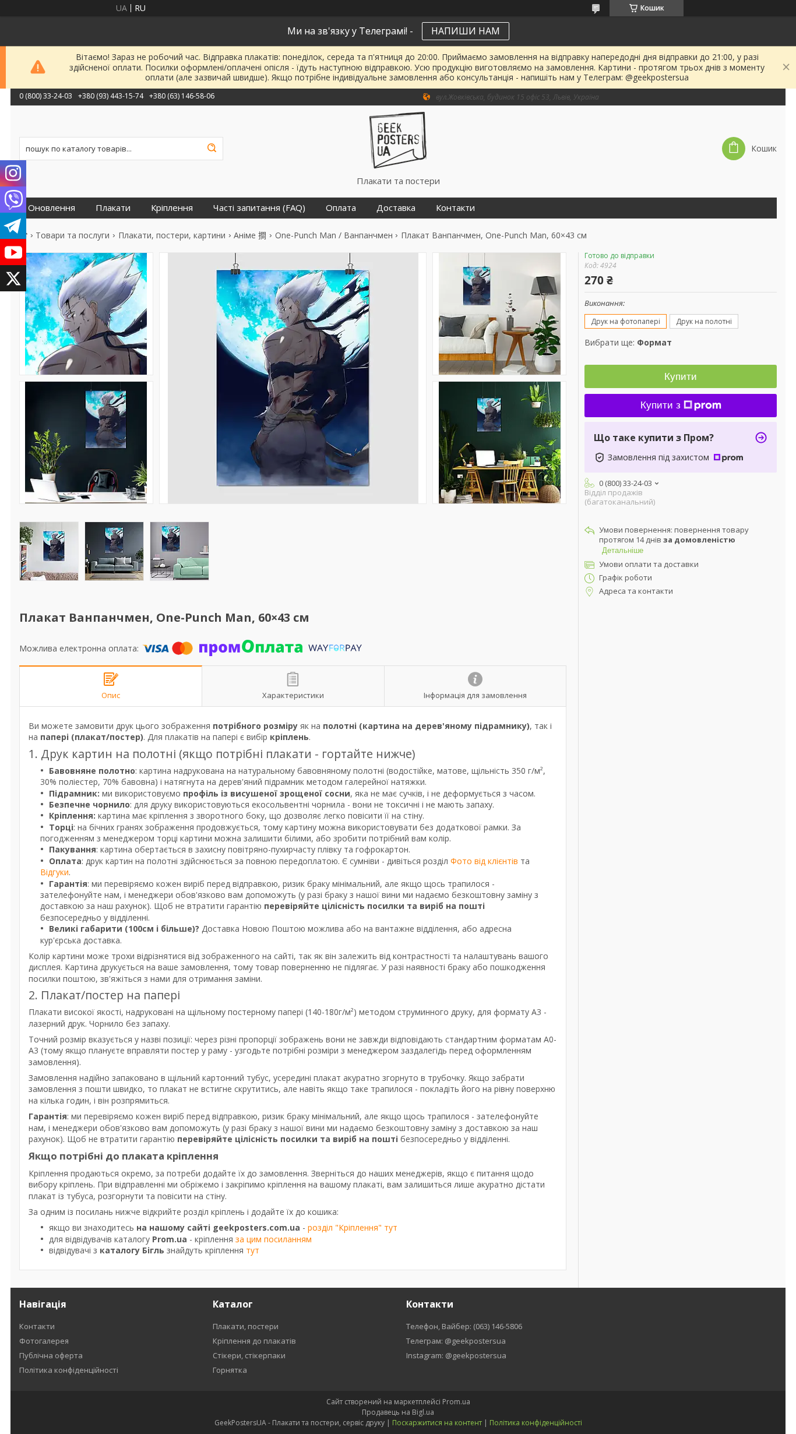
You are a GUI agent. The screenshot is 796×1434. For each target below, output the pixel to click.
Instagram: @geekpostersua (456, 1355)
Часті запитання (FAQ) (259, 207)
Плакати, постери (246, 1326)
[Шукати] (211, 148)
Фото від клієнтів (484, 860)
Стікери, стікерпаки (249, 1355)
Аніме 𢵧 (250, 235)
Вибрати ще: (628, 342)
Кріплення (172, 207)
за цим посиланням (273, 1239)
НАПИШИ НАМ (465, 30)
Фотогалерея (44, 1341)
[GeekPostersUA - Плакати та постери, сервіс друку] (398, 140)
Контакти (455, 207)
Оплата (341, 207)
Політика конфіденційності (68, 1370)
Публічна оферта (51, 1355)
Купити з (660, 405)
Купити (680, 376)
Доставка (395, 207)
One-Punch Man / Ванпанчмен (334, 235)
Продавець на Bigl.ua (398, 1412)
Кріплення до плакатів (254, 1341)
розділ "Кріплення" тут (352, 1227)
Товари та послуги (73, 235)
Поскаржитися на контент (437, 1423)
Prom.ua (456, 1402)
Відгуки (54, 872)
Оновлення (51, 207)
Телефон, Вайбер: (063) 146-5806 (464, 1326)
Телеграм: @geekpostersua (456, 1341)
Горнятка (230, 1370)
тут (252, 1250)
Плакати (113, 207)
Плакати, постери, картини (172, 235)
